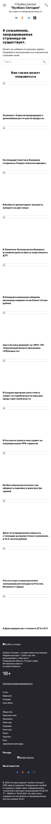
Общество (7, 712)
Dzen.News (8, 703)
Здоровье (7, 726)
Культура (7, 730)
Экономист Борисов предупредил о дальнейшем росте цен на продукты (23, 117)
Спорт (5, 733)
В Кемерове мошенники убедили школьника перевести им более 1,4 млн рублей (25, 300)
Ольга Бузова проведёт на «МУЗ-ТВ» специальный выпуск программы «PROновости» (23, 348)
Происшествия (9, 715)
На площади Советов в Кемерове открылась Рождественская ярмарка (24, 161)
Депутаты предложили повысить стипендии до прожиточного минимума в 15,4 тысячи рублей (25, 536)
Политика (7, 722)
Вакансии (7, 696)
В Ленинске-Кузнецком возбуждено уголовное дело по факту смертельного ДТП (25, 252)
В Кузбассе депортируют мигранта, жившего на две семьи (23, 206)
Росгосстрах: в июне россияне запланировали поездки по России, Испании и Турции (23, 583)
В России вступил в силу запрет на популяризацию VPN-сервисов (22, 442)
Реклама (7, 699)
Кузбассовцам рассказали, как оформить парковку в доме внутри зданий (22, 488)
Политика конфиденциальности (18, 684)
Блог (5, 740)
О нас (5, 692)
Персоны (7, 737)
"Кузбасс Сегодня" (25, 8)
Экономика (8, 719)
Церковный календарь (13, 744)
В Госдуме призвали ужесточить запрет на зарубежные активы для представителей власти (23, 395)
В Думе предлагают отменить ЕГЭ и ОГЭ (25, 628)
